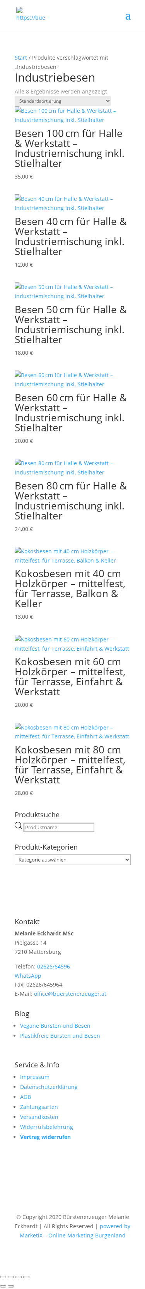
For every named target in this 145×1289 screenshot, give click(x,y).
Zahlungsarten (39, 1106)
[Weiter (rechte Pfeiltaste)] (11, 1286)
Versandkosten (39, 1116)
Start (21, 57)
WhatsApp (28, 975)
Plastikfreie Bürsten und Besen (60, 1035)
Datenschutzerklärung (49, 1086)
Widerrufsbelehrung (46, 1126)
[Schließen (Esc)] (26, 1277)
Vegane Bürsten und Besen (55, 1025)
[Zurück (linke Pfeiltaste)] (3, 1286)
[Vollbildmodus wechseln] (11, 1277)
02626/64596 (53, 966)
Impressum (34, 1076)
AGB (25, 1096)
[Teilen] (18, 1277)
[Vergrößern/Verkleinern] (3, 1277)
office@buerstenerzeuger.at (70, 993)
